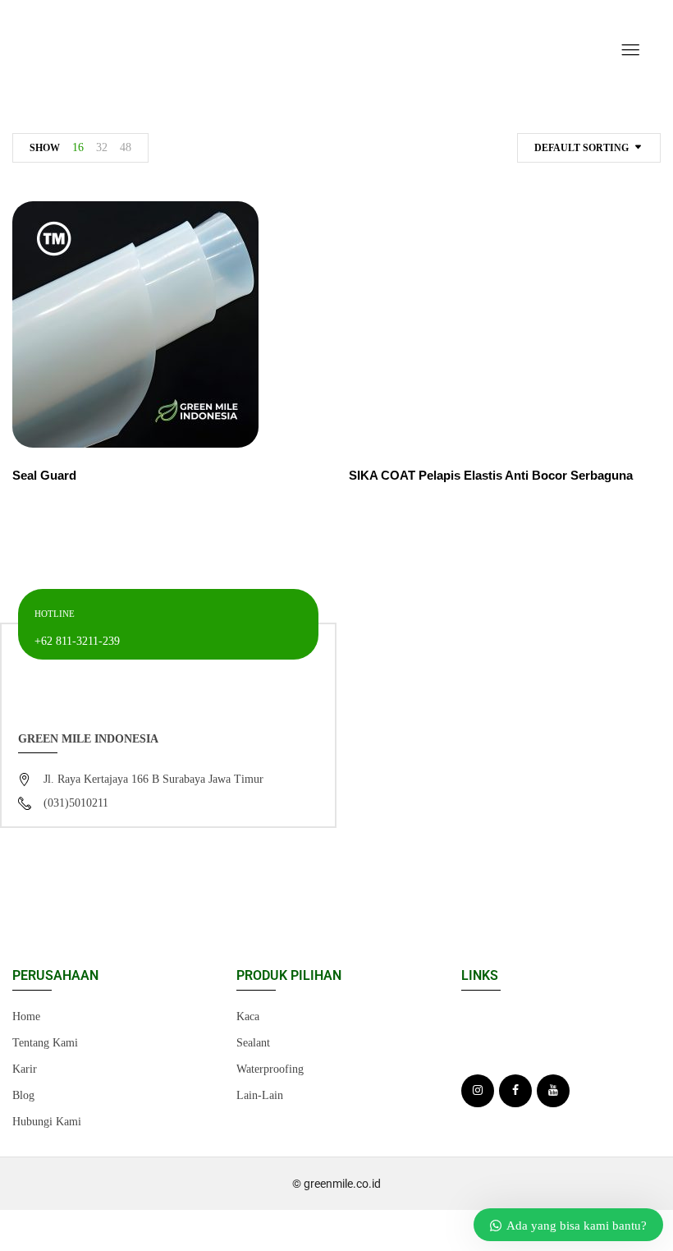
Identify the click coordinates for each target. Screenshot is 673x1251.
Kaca (247, 1016)
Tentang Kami (45, 1043)
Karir (24, 1069)
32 (102, 147)
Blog (23, 1095)
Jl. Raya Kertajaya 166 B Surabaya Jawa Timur (153, 779)
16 (78, 147)
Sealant (253, 1043)
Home (26, 1016)
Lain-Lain (259, 1095)
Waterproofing (270, 1069)
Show (45, 148)
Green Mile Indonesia (88, 739)
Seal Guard (44, 475)
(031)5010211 (75, 803)
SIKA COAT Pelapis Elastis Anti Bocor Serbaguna (491, 475)
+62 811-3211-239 (77, 641)
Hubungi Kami (46, 1121)
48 (125, 147)
